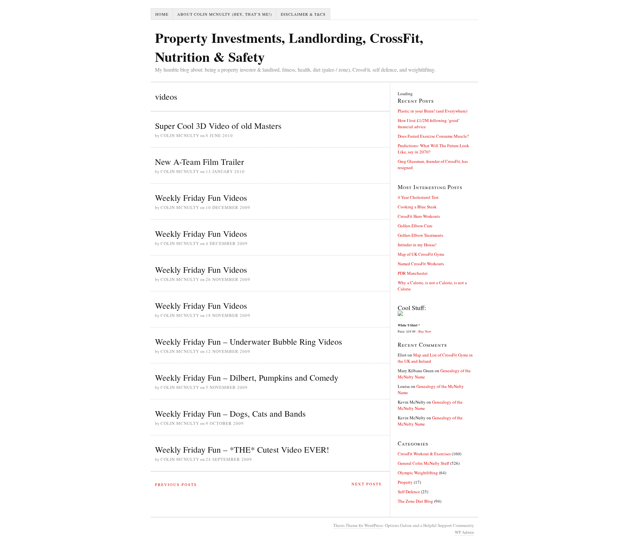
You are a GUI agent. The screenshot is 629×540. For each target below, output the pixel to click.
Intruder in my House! (417, 245)
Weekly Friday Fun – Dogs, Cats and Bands (230, 413)
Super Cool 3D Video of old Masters (218, 125)
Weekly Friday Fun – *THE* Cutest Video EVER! (242, 449)
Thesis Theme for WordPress (358, 525)
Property (405, 482)
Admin (464, 532)
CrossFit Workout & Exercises (424, 454)
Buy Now (424, 331)
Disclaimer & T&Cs (303, 14)
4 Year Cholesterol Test (418, 197)
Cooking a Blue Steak (417, 207)
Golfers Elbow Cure (415, 226)
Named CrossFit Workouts (421, 264)
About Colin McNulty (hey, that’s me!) (224, 14)
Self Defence (409, 492)
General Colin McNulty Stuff (423, 463)
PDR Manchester (413, 273)
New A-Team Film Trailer (199, 161)
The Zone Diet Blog (415, 501)
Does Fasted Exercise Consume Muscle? (433, 136)
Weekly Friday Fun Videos (201, 197)
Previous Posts (176, 484)
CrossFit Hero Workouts (419, 216)
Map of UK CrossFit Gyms (421, 254)
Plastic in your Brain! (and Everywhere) (432, 111)
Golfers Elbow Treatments (420, 235)
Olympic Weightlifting (418, 473)
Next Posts (367, 483)
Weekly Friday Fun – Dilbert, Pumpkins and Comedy (246, 377)
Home (161, 14)
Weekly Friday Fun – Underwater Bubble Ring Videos (248, 341)
